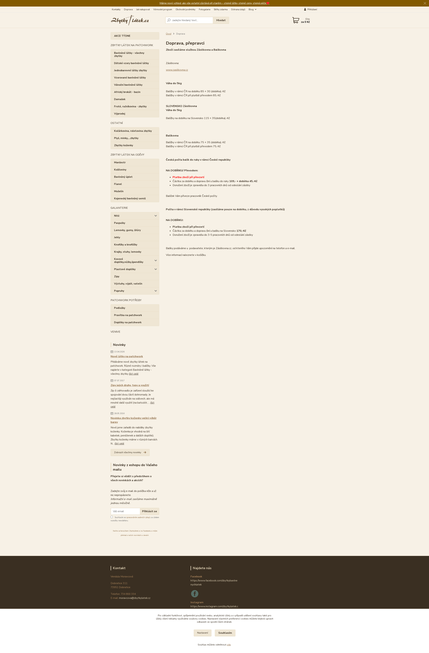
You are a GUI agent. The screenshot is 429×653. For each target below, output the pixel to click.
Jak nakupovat (143, 9)
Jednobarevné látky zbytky (130, 70)
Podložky (119, 308)
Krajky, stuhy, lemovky (127, 251)
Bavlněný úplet (123, 177)
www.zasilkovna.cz (177, 70)
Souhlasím (225, 633)
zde (229, 644)
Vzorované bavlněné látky (130, 77)
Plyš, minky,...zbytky (126, 138)
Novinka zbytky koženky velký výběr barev (134, 420)
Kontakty (116, 9)
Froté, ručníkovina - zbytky (130, 106)
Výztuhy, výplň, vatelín (128, 283)
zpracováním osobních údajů (138, 517)
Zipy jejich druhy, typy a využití (130, 385)
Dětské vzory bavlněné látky (131, 63)
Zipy (116, 276)
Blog (251, 9)
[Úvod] (137, 20)
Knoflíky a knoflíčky (125, 244)
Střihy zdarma (221, 9)
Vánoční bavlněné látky (128, 85)
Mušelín (119, 191)
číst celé (133, 374)
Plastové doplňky (125, 269)
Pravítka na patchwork (128, 315)
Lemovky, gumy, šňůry (127, 230)
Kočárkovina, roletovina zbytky (133, 131)
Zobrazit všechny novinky (127, 452)
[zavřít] (424, 3)
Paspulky (119, 223)
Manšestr (120, 162)
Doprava (128, 9)
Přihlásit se (149, 511)
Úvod (168, 33)
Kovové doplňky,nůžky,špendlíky (128, 260)
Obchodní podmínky (185, 9)
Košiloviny (120, 169)
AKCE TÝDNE (122, 36)
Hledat (221, 20)
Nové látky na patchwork (127, 356)
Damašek (119, 99)
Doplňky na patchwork (127, 322)
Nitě (116, 215)
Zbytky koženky (123, 145)
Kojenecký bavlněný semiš (130, 198)
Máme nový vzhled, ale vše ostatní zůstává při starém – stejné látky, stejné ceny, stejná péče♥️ (214, 3)
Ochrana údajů (238, 9)
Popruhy (119, 291)
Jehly (117, 237)
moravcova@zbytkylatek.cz (134, 598)
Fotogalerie (204, 9)
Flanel (118, 184)
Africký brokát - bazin (127, 92)
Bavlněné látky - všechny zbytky (129, 54)
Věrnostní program (162, 9)
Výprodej (119, 113)
